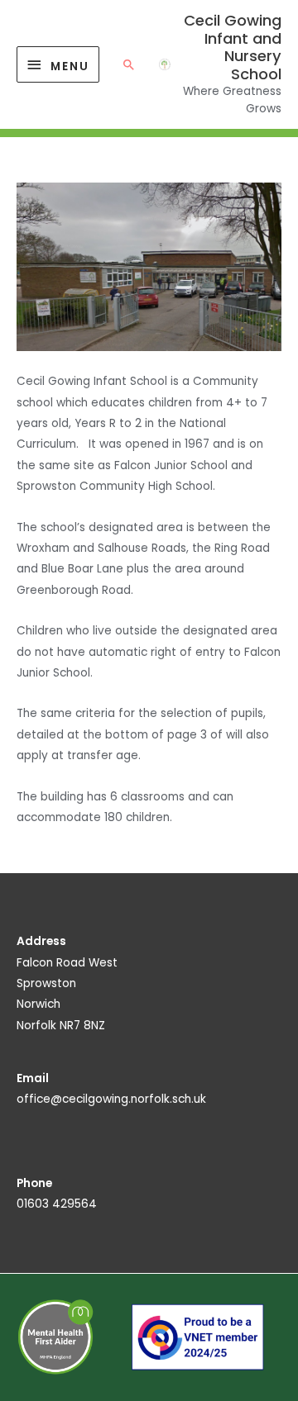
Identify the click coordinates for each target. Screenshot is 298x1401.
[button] (129, 64)
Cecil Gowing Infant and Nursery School (232, 47)
